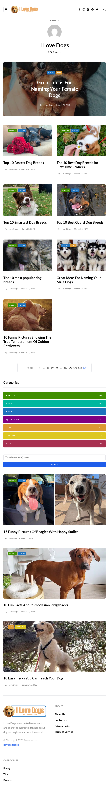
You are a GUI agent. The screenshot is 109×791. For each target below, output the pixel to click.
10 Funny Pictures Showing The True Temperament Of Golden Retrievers (27, 341)
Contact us (60, 720)
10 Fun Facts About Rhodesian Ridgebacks (35, 605)
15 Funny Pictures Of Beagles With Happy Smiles (40, 532)
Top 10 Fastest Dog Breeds (23, 163)
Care (54, 403)
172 (80, 368)
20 (52, 368)
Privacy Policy (62, 726)
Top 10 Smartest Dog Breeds (25, 222)
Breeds (12, 130)
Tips (59, 73)
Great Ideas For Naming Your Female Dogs (54, 88)
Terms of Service (63, 731)
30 (56, 368)
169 (65, 368)
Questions (54, 419)
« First (30, 368)
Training (54, 436)
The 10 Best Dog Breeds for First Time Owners (77, 165)
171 (75, 368)
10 (48, 368)
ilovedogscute (11, 744)
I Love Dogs (48, 105)
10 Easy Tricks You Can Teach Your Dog (33, 678)
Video (54, 443)
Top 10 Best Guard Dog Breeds (80, 222)
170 (70, 368)
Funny (51, 73)
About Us (59, 714)
